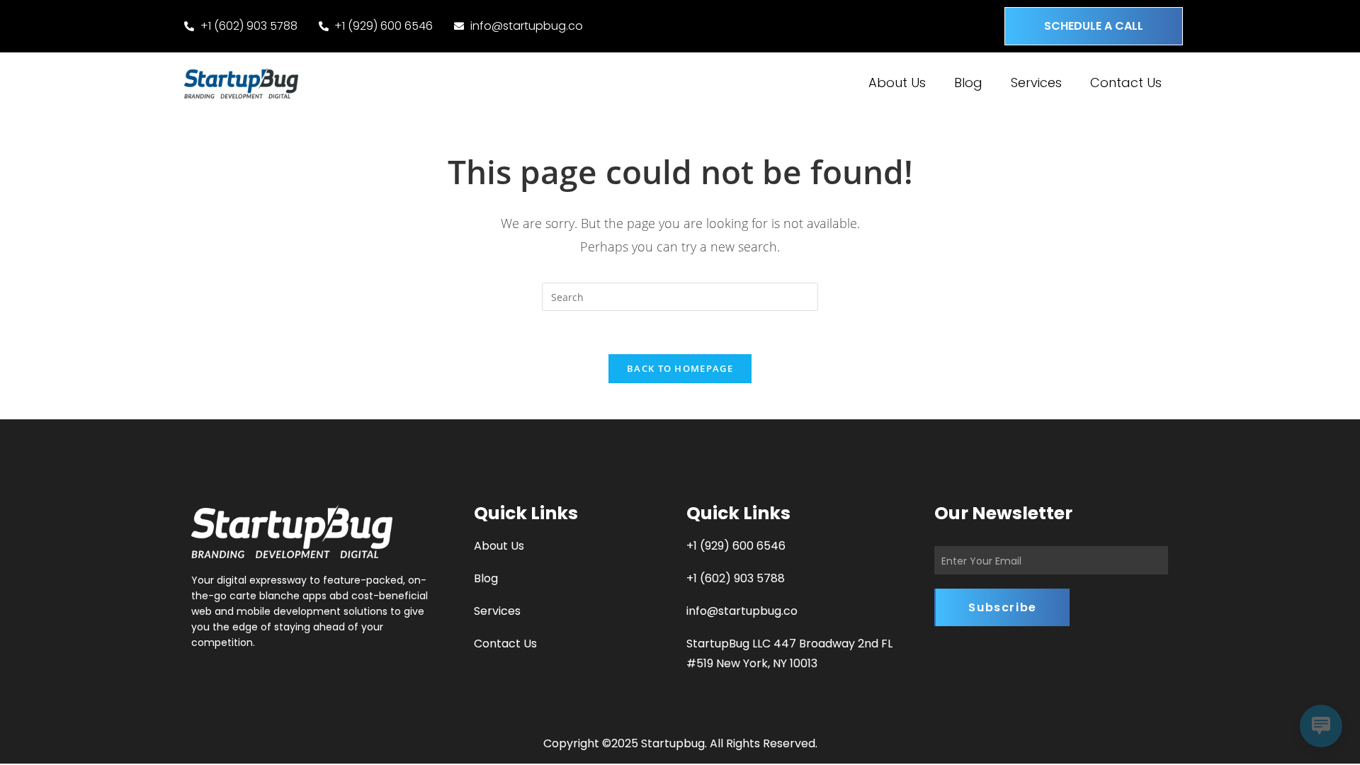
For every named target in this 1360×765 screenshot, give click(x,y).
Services (1036, 82)
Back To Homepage (680, 368)
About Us (897, 82)
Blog (968, 82)
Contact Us (1126, 82)
